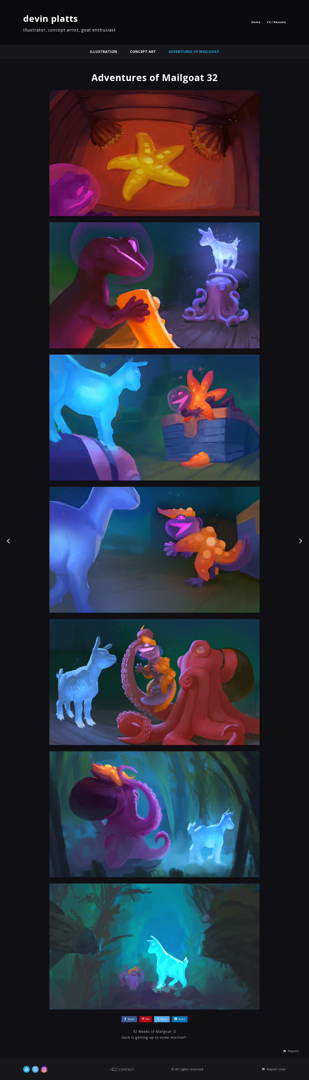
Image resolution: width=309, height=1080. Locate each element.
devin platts (50, 18)
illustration (103, 51)
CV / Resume (276, 22)
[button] (291, 1051)
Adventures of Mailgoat (194, 51)
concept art (143, 51)
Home (255, 22)
